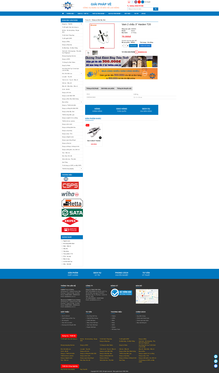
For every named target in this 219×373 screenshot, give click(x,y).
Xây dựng (66, 251)
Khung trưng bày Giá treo (69, 56)
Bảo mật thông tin (141, 322)
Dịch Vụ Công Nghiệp (114, 13)
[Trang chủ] (63, 13)
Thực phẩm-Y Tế (68, 253)
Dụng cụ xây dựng (67, 130)
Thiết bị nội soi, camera (68, 121)
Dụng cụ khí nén (66, 92)
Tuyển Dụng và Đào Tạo (68, 318)
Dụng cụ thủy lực (66, 143)
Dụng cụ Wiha (66, 41)
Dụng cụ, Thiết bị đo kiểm (69, 105)
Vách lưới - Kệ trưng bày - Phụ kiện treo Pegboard (71, 51)
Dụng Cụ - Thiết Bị (83, 13)
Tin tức (136, 13)
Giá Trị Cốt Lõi (66, 316)
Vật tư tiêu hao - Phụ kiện (69, 159)
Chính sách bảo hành (143, 320)
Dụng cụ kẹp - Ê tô (67, 133)
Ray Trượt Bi (83, 369)
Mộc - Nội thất (67, 264)
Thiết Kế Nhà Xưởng (92, 318)
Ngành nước (66, 241)
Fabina (114, 316)
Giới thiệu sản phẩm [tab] (107, 88)
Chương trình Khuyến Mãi (69, 325)
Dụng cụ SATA (66, 59)
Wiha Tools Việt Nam (92, 322)
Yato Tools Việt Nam (92, 325)
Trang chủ (88, 20)
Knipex (113, 327)
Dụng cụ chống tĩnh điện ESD (70, 108)
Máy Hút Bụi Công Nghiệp (68, 369)
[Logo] (68, 5)
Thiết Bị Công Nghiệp (98, 13)
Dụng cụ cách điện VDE (68, 95)
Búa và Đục (65, 102)
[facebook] (216, 366)
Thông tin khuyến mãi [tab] (124, 88)
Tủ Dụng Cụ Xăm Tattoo (68, 62)
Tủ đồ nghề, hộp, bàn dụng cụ (70, 27)
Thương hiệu (70, 13)
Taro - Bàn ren (66, 152)
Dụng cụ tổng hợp (67, 44)
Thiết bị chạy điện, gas (68, 114)
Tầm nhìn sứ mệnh (67, 322)
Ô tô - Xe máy (67, 256)
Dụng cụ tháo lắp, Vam (68, 111)
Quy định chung (141, 316)
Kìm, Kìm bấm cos (67, 73)
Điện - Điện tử (67, 246)
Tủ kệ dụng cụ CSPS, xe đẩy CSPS (71, 165)
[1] (95, 52)
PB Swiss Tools (116, 329)
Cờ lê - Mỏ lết (65, 89)
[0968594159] (216, 361)
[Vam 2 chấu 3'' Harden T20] (88, 52)
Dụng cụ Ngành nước (68, 137)
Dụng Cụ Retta (66, 65)
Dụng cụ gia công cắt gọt (69, 140)
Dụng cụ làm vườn (67, 124)
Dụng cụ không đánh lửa (68, 127)
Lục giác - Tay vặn (67, 76)
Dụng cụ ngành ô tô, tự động (70, 118)
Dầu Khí (65, 248)
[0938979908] (216, 356)
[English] (135, 1)
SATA (113, 325)
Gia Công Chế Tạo (92, 316)
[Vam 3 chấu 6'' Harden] (93, 131)
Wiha (113, 320)
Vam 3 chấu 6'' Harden (93, 140)
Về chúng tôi (65, 320)
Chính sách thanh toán (143, 318)
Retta (113, 322)
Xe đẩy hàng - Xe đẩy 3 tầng (70, 48)
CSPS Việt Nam (91, 320)
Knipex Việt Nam (91, 327)
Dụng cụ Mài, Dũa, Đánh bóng (70, 99)
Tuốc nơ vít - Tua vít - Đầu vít (70, 80)
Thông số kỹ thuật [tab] (92, 88)
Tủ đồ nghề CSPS (67, 38)
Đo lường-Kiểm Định (68, 243)
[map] (147, 296)
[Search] (155, 9)
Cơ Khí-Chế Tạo (67, 261)
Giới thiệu (127, 13)
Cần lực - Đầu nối (67, 83)
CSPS (113, 318)
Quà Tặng (65, 162)
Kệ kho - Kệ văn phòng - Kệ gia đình (70, 31)
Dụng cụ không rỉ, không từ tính (70, 146)
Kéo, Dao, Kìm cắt (67, 156)
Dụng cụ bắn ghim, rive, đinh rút (70, 149)
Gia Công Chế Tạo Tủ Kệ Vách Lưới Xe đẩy (70, 69)
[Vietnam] (139, 1)
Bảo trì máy (66, 259)
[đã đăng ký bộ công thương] (121, 292)
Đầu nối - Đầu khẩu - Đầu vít (70, 86)
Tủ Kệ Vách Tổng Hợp (68, 35)
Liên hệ (143, 13)
